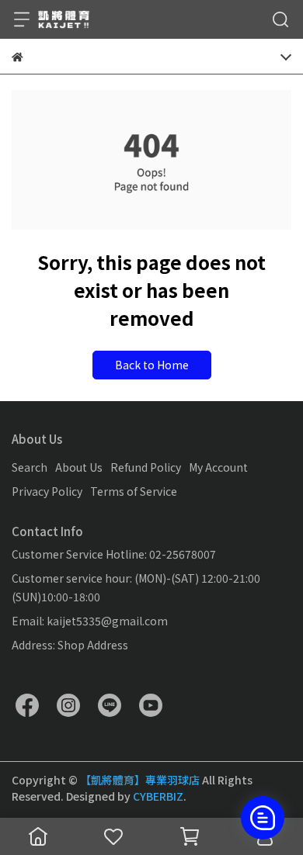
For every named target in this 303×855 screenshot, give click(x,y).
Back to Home (152, 364)
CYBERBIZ (158, 796)
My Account (218, 467)
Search (29, 467)
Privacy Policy (47, 491)
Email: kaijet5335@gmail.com (90, 620)
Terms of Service (133, 491)
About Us (79, 467)
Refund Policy (145, 467)
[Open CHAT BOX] (262, 817)
